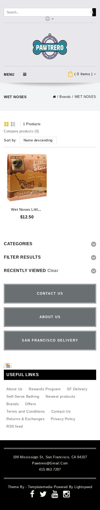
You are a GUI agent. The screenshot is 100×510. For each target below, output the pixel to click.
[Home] (54, 97)
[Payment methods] (8, 367)
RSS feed (14, 426)
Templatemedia (41, 487)
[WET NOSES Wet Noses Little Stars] (27, 177)
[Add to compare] (42, 164)
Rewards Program (45, 389)
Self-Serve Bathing (22, 396)
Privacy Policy (63, 419)
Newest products (60, 396)
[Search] (92, 12)
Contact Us (61, 411)
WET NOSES (85, 97)
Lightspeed (83, 487)
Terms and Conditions (25, 411)
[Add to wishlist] (42, 157)
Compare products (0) (21, 131)
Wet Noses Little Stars (30, 209)
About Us (14, 389)
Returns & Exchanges (25, 419)
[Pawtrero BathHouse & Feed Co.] (50, 46)
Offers (30, 404)
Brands (65, 97)
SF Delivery (77, 389)
